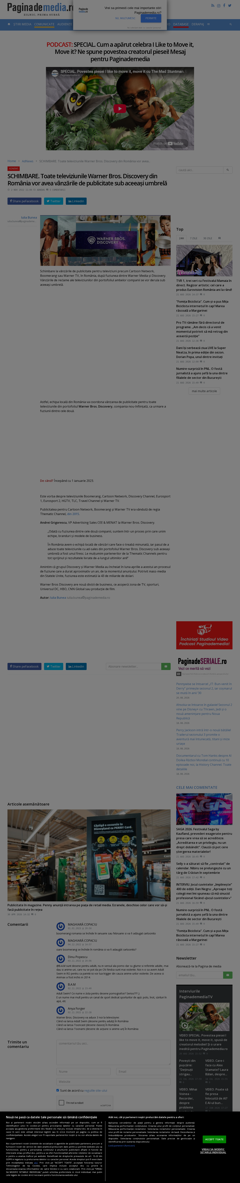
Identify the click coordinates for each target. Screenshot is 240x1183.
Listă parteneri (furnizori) (121, 1145)
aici (36, 1162)
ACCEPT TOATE (214, 1139)
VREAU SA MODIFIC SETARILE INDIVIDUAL (213, 1151)
